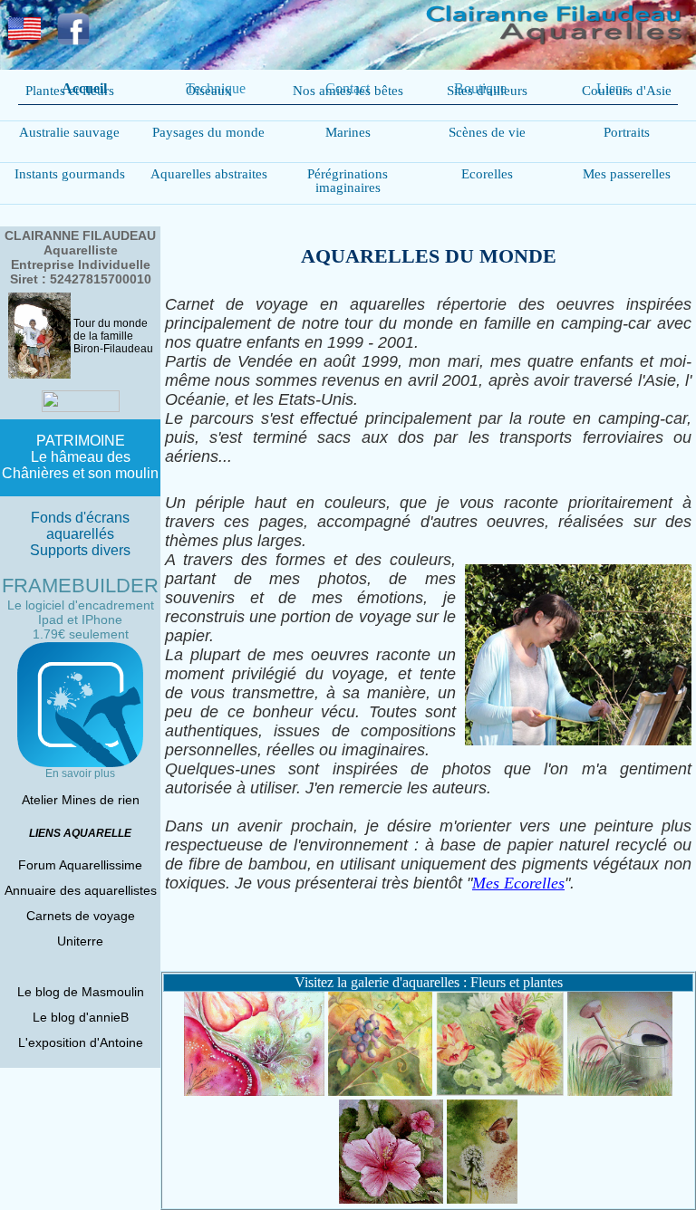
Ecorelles (487, 174)
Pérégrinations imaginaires (347, 181)
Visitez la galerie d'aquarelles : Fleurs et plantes (429, 982)
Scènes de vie (487, 132)
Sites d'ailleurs (487, 90)
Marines (348, 132)
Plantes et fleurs (69, 90)
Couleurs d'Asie (627, 90)
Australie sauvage (69, 132)
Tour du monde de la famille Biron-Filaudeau (113, 336)
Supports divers (80, 550)
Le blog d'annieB (81, 1017)
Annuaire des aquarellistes (81, 890)
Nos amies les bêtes (348, 90)
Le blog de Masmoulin (80, 991)
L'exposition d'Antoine (80, 1042)
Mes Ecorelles (518, 883)
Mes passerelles (627, 174)
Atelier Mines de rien (81, 799)
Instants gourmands (69, 174)
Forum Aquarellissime (80, 865)
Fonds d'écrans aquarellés (80, 526)
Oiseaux (209, 90)
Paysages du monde (208, 132)
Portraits (627, 132)
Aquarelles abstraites (208, 174)
